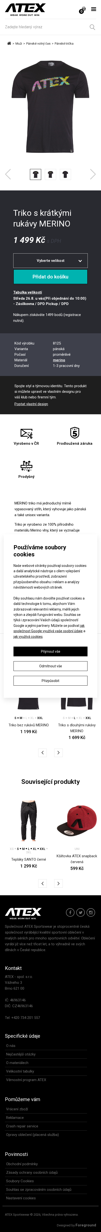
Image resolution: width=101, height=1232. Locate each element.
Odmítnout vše (50, 666)
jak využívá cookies (28, 637)
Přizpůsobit (50, 681)
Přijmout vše (50, 651)
